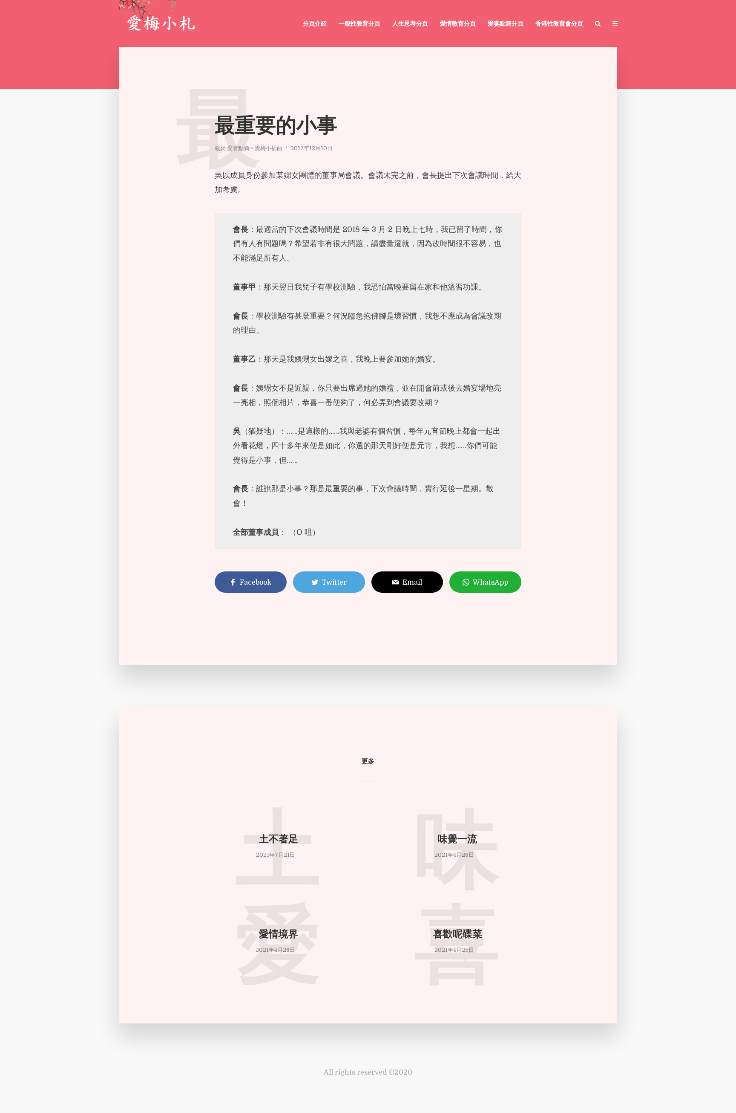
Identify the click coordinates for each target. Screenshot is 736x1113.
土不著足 (278, 840)
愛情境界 (278, 935)
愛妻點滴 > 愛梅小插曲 (254, 148)
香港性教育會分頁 (559, 24)
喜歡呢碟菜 (457, 935)
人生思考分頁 (410, 24)
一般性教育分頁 (359, 24)
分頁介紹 (315, 24)
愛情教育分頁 (458, 24)
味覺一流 (457, 840)
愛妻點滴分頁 (505, 24)
